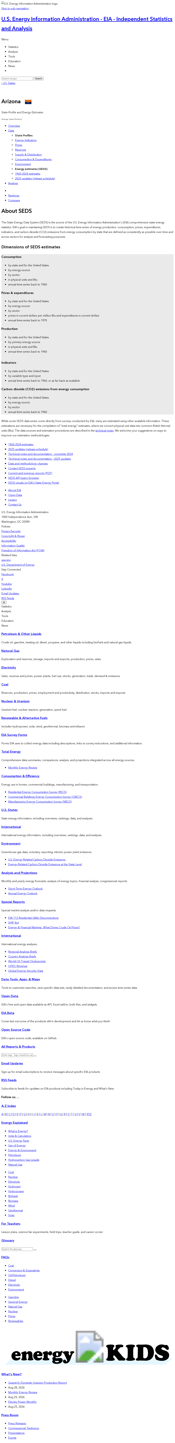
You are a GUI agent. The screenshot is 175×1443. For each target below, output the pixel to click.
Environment (23, 164)
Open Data (15, 495)
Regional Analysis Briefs (22, 951)
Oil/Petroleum (17, 1275)
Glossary (7, 1240)
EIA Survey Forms (14, 735)
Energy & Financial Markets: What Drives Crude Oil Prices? (44, 927)
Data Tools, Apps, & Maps (20, 979)
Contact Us (15, 504)
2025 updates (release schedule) (35, 178)
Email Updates (10, 593)
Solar (11, 1215)
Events (12, 1437)
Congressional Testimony (23, 1428)
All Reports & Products (18, 1047)
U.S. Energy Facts (18, 1140)
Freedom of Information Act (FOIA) (22, 550)
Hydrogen (14, 1186)
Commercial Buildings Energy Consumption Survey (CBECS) (45, 797)
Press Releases (17, 1423)
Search (38, 78)
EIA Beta (7, 1013)
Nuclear (13, 1177)
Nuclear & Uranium (15, 701)
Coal (4, 684)
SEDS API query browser (23, 478)
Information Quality (13, 545)
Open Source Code (15, 1030)
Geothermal (15, 1210)
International (11, 827)
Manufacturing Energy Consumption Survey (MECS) (40, 801)
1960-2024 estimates (27, 173)
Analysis (13, 183)
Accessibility (8, 541)
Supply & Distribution (28, 154)
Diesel (12, 1280)
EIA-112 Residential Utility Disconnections (33, 918)
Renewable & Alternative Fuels (24, 718)
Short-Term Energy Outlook (25, 888)
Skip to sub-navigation (15, 8)
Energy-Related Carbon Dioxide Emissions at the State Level (45, 864)
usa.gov (6, 560)
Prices (18, 145)
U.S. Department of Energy (18, 564)
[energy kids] (87, 1367)
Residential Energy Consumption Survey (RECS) (37, 792)
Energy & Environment (22, 1150)
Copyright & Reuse (13, 536)
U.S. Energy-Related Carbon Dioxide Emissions (36, 859)
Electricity (8, 667)
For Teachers (10, 1224)
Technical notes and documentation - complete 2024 (40, 454)
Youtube (6, 584)
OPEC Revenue (17, 966)
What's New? (11, 1374)
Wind (11, 1205)
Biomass (13, 1201)
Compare (14, 200)
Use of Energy (17, 1145)
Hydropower (16, 1191)
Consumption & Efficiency (20, 776)
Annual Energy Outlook (22, 893)
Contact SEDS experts (22, 468)
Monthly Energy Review (22, 767)
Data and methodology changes (28, 463)
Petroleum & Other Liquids (21, 634)
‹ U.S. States (8, 83)
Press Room (9, 1415)
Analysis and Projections (19, 873)
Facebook (7, 574)
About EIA (14, 490)
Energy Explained (14, 1123)
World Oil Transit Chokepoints (27, 961)
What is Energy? (18, 1131)
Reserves (20, 149)
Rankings (13, 195)
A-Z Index (8, 1106)
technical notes (104, 430)
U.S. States (9, 810)
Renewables (15, 1321)
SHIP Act (13, 922)
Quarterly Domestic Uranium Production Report (37, 1382)
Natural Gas (10, 651)
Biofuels (13, 1196)
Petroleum (14, 1155)
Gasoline (13, 1297)
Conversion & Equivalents (24, 1270)
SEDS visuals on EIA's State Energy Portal (33, 482)
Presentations (16, 1433)
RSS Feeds (7, 598)
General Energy (18, 1302)
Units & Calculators (19, 1136)
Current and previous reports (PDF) (30, 473)
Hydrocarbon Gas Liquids (23, 1160)
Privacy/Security (11, 531)
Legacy (12, 500)
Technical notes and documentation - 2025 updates (39, 459)
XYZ (89, 1114)
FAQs (5, 1257)
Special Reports (13, 902)
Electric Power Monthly (22, 1402)
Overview (14, 126)
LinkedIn (6, 588)
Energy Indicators (26, 140)
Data (11, 130)
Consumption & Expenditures (33, 159)
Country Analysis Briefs (22, 956)
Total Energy (11, 752)
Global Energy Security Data (25, 971)
